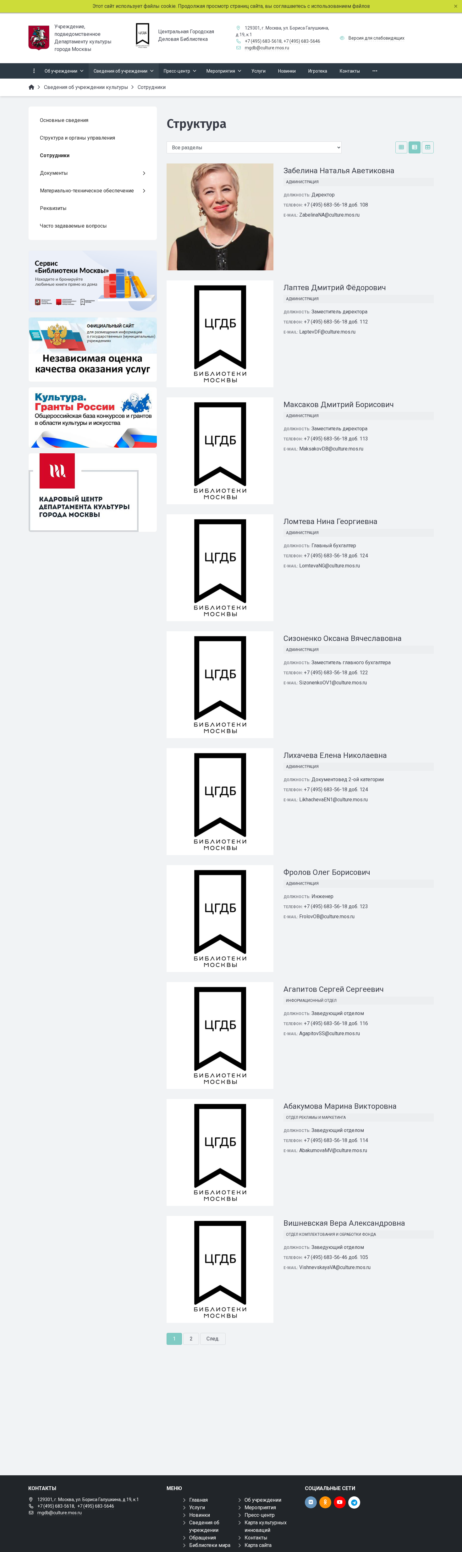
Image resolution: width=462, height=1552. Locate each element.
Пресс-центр (260, 1515)
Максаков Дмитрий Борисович (338, 404)
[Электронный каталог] (93, 281)
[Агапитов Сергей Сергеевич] (220, 1035)
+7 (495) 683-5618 (263, 41)
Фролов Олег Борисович (326, 872)
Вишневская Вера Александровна (344, 1223)
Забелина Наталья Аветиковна (338, 170)
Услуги (197, 1508)
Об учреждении (263, 1500)
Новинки (199, 1515)
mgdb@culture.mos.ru (267, 47)
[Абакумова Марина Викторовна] (220, 1152)
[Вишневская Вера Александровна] (220, 1269)
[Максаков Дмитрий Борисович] (220, 450)
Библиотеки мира (209, 1545)
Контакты (256, 1538)
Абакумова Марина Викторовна (340, 1106)
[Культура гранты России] (93, 417)
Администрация (302, 182)
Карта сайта (258, 1545)
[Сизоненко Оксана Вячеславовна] (220, 684)
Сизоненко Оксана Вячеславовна (342, 638)
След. (212, 1339)
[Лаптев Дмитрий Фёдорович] (220, 333)
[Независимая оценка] (93, 350)
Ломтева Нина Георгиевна (330, 521)
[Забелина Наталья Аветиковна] (220, 216)
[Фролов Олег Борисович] (220, 918)
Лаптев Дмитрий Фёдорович (334, 287)
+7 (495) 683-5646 (301, 41)
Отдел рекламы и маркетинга (316, 1117)
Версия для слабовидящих (376, 38)
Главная (198, 1500)
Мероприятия (260, 1508)
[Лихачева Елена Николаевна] (220, 801)
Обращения (202, 1538)
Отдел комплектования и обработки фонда (331, 1234)
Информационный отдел (311, 1000)
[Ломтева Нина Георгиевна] (220, 567)
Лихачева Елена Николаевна (335, 755)
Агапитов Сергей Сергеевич (333, 989)
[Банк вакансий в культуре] (93, 492)
